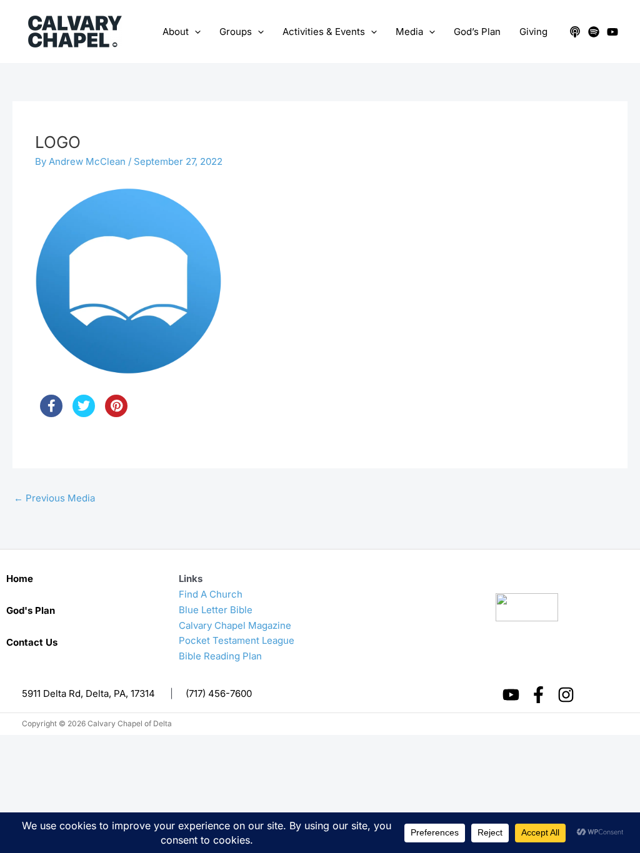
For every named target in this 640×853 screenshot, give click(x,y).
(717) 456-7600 (219, 693)
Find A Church (210, 594)
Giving (533, 31)
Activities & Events (323, 31)
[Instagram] (566, 694)
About (175, 31)
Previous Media (54, 498)
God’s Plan (477, 31)
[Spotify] (593, 31)
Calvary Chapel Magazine (235, 625)
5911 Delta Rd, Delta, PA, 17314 (88, 693)
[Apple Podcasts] (575, 31)
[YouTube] (612, 31)
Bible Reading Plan (220, 656)
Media (409, 31)
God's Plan (30, 610)
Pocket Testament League (236, 640)
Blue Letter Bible (215, 610)
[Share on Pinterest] (116, 413)
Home (19, 578)
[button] (195, 32)
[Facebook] (538, 694)
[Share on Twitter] (83, 413)
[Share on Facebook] (51, 413)
